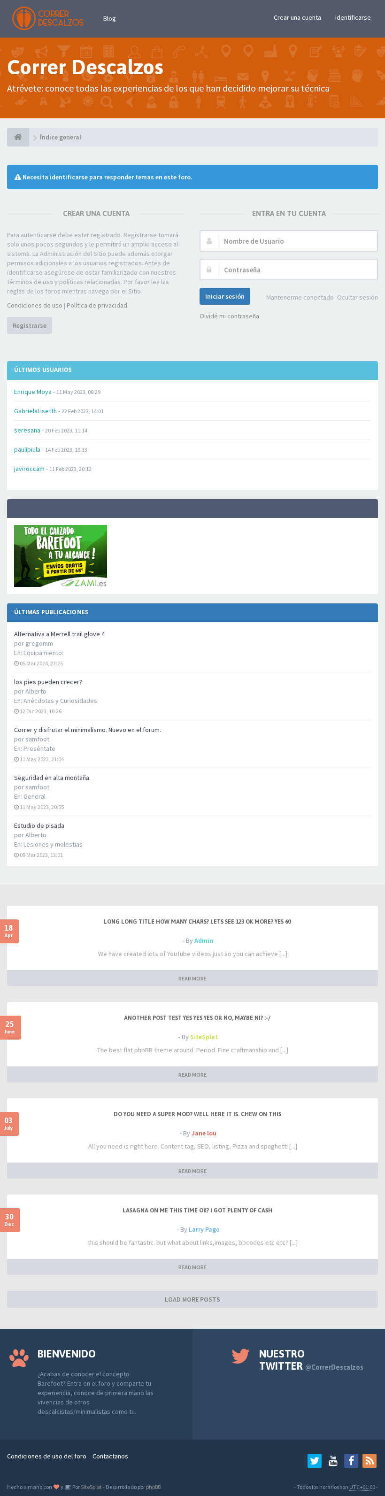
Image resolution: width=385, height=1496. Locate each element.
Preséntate (39, 748)
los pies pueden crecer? (48, 682)
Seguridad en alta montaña (51, 777)
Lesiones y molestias (53, 844)
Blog (109, 18)
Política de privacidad (97, 305)
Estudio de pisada (39, 825)
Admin (203, 940)
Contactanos (110, 1456)
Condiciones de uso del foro (46, 1456)
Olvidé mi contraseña (229, 316)
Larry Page (204, 1229)
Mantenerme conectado (300, 297)
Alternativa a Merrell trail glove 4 (59, 634)
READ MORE (192, 978)
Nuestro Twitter (311, 1360)
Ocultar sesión (357, 297)
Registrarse (29, 325)
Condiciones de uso (34, 305)
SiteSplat (204, 1037)
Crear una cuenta (297, 17)
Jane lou (204, 1133)
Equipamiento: (43, 652)
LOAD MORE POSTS (192, 1299)
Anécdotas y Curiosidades (60, 700)
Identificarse (353, 17)
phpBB (153, 1486)
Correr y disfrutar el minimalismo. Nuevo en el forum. (87, 729)
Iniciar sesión (225, 296)
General (34, 796)
